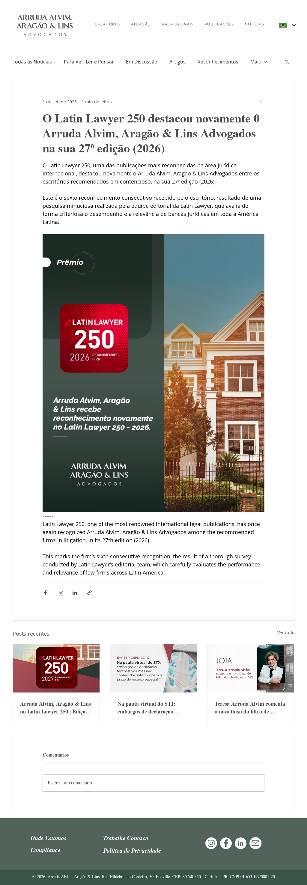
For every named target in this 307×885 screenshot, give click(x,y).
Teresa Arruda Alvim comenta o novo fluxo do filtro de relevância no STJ (250, 707)
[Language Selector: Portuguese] (287, 25)
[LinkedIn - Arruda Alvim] (240, 843)
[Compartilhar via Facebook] (45, 592)
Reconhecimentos (218, 62)
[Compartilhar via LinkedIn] (75, 592)
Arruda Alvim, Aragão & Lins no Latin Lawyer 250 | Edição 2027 (55, 707)
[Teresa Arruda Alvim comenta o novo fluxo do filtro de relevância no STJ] (250, 668)
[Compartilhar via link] (89, 592)
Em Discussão (141, 62)
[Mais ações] (260, 101)
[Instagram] (211, 843)
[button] (287, 61)
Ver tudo (285, 633)
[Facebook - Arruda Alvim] (226, 843)
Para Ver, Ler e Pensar (89, 62)
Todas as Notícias (32, 62)
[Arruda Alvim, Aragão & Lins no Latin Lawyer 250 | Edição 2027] (56, 668)
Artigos (177, 62)
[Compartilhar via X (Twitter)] (60, 592)
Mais (255, 62)
